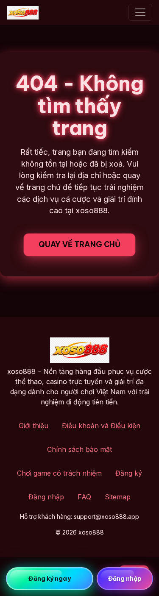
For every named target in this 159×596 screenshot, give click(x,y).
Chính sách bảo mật (79, 449)
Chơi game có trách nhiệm (59, 473)
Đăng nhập (46, 497)
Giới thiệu (33, 425)
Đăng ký (128, 473)
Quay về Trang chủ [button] (79, 244)
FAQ (84, 497)
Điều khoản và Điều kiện (101, 425)
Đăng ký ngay (49, 578)
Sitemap (118, 497)
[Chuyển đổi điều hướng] (140, 12)
